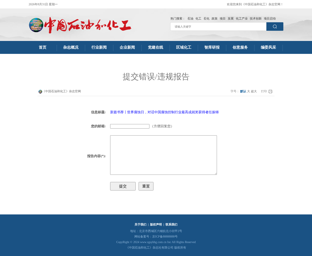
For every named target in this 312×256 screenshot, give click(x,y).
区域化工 (183, 47)
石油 (190, 18)
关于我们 (140, 224)
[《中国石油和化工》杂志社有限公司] (80, 25)
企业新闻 (127, 47)
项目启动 (270, 18)
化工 (198, 18)
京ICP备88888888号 (165, 236)
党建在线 (155, 47)
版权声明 (156, 224)
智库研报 (212, 47)
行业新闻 (99, 47)
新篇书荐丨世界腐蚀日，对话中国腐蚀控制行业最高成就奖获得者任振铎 (164, 112)
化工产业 (242, 18)
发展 (231, 18)
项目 (223, 18)
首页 (43, 47)
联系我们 (171, 224)
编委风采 (268, 47)
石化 (206, 18)
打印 (264, 91)
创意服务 (240, 47)
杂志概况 (71, 47)
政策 (215, 18)
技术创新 (256, 18)
